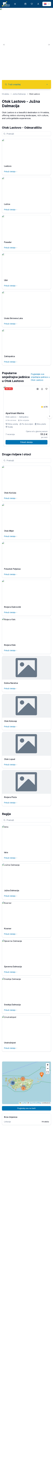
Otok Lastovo (11, 417)
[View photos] (38, 389)
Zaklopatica (23, 417)
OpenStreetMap (35, 1103)
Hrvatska (5, 94)
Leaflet (23, 1103)
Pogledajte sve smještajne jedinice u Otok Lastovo (40, 377)
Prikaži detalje (10, 171)
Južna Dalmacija (19, 94)
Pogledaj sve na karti (26, 1108)
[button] (41, 1074)
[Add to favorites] (46, 389)
